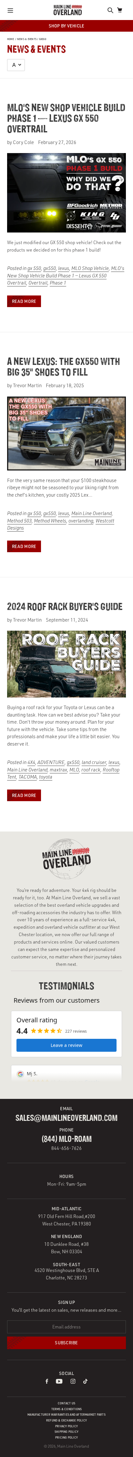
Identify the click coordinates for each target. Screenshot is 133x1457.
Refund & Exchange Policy (66, 1420)
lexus (63, 268)
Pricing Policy (66, 1437)
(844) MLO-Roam (67, 1139)
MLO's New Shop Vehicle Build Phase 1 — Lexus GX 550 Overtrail (66, 119)
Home (10, 39)
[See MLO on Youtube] (59, 1382)
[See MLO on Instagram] (73, 1382)
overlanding (80, 521)
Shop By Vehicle (67, 25)
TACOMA (27, 777)
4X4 (31, 762)
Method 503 (19, 521)
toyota (45, 777)
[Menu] (12, 10)
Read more (24, 301)
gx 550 (34, 268)
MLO (74, 770)
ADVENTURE (51, 762)
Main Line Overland (91, 513)
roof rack (90, 770)
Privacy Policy (66, 1426)
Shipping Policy (66, 1431)
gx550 (42, 39)
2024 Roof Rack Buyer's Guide (65, 607)
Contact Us (66, 1403)
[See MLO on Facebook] (47, 1382)
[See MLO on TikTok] (85, 1382)
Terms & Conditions (66, 1409)
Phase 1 (58, 283)
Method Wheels (50, 521)
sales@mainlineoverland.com (66, 1118)
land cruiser (94, 762)
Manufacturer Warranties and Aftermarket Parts (66, 1414)
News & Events (26, 39)
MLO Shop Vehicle (90, 268)
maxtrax (58, 770)
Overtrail (37, 283)
